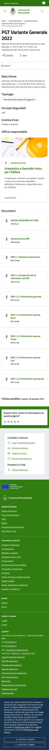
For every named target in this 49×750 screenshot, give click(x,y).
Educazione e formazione (12, 568)
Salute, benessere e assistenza (15, 584)
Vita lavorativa (8, 548)
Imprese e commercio (11, 588)
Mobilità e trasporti (10, 552)
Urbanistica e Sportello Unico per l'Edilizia (23, 170)
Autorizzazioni (8, 560)
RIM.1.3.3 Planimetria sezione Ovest (25, 337)
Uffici (4, 519)
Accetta (26, 744)
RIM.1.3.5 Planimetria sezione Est (27, 378)
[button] (11, 3)
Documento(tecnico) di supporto (13, 23)
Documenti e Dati (30, 20)
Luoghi (4, 620)
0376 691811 (11, 641)
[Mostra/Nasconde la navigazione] (5, 11)
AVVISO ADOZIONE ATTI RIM (24, 220)
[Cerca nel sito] (42, 11)
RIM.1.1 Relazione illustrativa (25, 257)
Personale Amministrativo (13, 527)
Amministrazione (15, 20)
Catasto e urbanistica (11, 544)
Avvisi (4, 606)
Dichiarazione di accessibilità (14, 685)
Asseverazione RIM (20, 238)
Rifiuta (26, 739)
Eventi (4, 624)
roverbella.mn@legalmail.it (16, 650)
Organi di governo (9, 511)
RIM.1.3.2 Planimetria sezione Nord (25, 316)
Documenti (5, 65)
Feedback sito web (9, 689)
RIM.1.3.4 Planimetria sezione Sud (25, 359)
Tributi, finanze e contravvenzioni (16, 576)
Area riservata (8, 693)
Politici (4, 523)
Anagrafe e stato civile (11, 556)
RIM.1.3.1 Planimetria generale (26, 296)
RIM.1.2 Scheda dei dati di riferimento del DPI (23, 277)
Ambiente (6, 572)
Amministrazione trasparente (14, 673)
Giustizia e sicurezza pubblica (14, 564)
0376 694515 (11, 645)
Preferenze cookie (22, 727)
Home (4, 20)
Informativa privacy (10, 677)
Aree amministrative (10, 515)
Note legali (6, 681)
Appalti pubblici (8, 580)
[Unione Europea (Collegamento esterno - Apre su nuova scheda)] (24, 487)
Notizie (5, 602)
